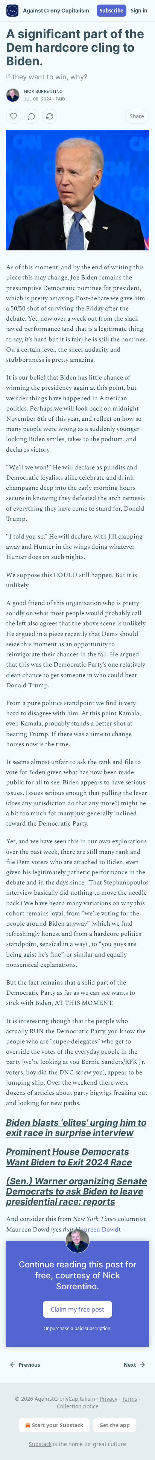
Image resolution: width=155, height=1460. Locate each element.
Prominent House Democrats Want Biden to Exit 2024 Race (69, 1156)
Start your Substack (58, 1425)
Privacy (108, 1398)
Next (130, 1364)
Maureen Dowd (97, 1230)
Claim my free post (77, 1309)
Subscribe (111, 10)
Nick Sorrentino (43, 91)
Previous (29, 1364)
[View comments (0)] (31, 116)
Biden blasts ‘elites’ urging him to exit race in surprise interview (76, 1127)
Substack (40, 1444)
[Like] (13, 116)
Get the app (114, 1425)
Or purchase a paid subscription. (77, 1328)
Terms (129, 1398)
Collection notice (78, 1406)
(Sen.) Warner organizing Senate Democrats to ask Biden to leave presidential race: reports (76, 1191)
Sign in (139, 10)
